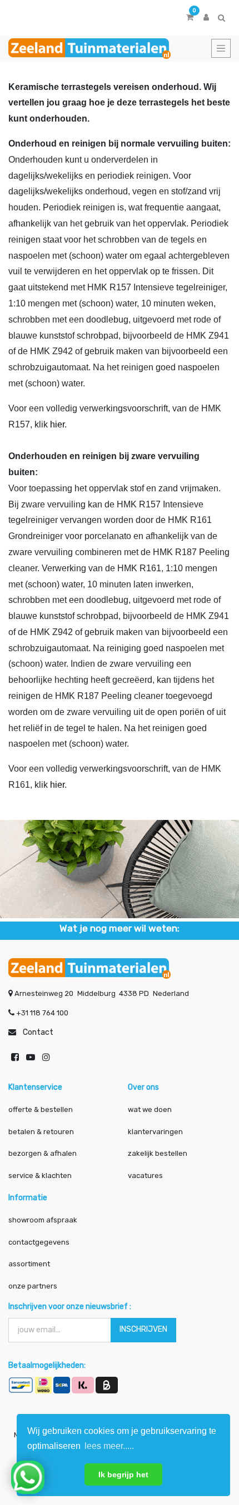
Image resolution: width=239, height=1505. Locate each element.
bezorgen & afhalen (42, 1153)
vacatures (145, 1175)
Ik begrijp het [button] (123, 1474)
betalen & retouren (41, 1132)
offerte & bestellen (41, 1109)
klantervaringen (155, 1132)
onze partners (32, 1286)
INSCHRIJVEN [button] (143, 1329)
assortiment (29, 1264)
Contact (38, 1032)
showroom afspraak (42, 1220)
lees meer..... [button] (109, 1446)
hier (57, 424)
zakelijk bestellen (157, 1153)
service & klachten (40, 1175)
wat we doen (150, 1109)
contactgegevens (38, 1242)
